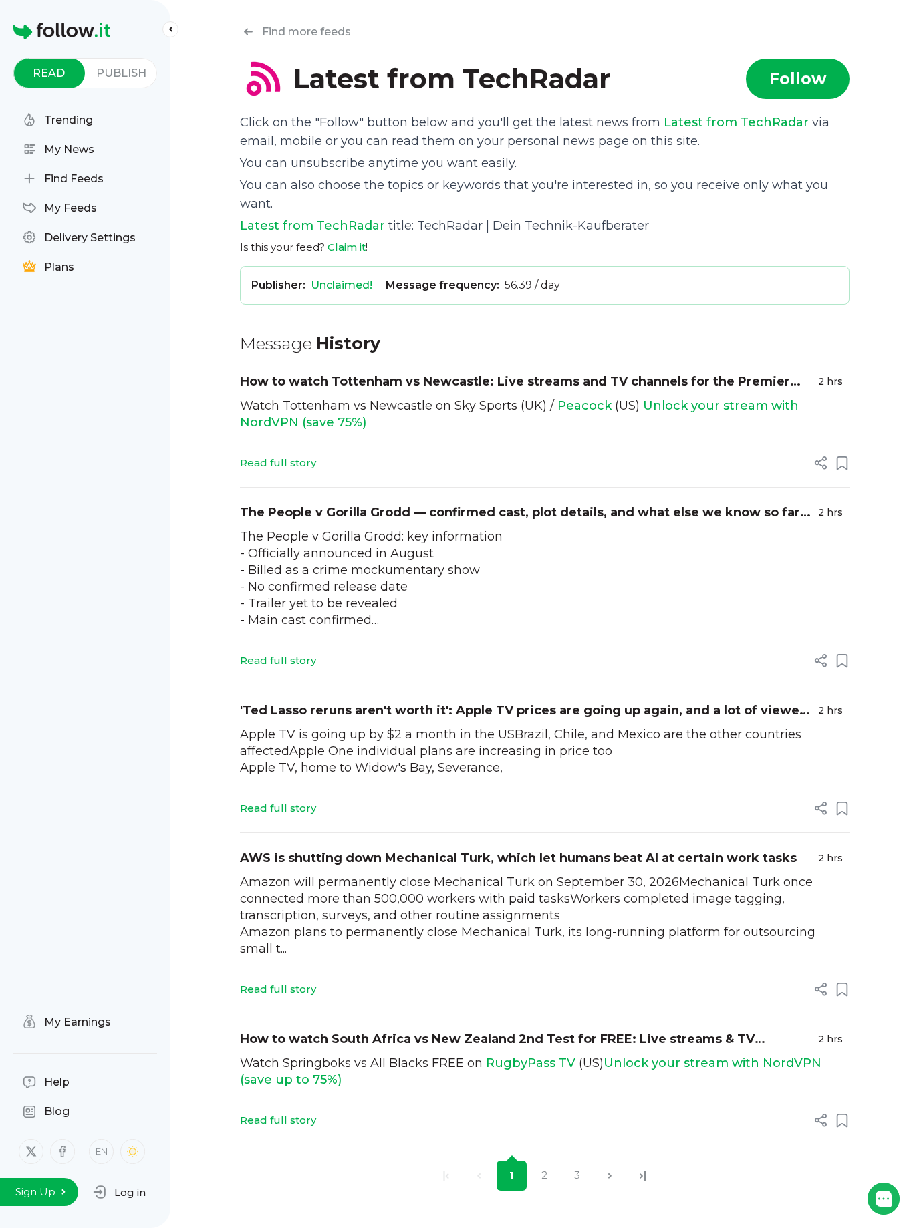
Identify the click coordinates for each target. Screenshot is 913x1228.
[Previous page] (479, 1176)
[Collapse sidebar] (170, 29)
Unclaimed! (341, 285)
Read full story (278, 462)
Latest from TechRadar (736, 122)
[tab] (49, 73)
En (102, 1151)
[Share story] (820, 463)
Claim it (347, 247)
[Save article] (842, 463)
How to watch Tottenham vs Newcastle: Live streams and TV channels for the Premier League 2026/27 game (515, 382)
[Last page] (643, 1176)
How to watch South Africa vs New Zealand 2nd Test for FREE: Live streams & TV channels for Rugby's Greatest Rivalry (497, 1040)
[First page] (446, 1176)
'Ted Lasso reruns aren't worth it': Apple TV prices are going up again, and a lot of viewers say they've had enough (525, 711)
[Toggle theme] (132, 1151)
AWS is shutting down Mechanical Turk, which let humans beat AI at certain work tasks (518, 858)
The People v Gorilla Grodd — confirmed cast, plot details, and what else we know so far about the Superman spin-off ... (520, 513)
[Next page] (610, 1176)
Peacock (584, 405)
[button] (119, 1192)
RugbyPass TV (530, 1063)
